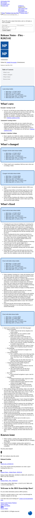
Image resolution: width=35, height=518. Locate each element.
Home (3, 13)
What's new (6, 72)
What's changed (7, 74)
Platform (14, 502)
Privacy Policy (4, 508)
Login (5, 502)
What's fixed (6, 77)
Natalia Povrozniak (11, 62)
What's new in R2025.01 (7, 464)
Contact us (21, 5)
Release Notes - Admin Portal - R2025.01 (11, 472)
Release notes (23, 13)
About (2, 504)
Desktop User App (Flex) (12, 13)
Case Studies (7, 505)
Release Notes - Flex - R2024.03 (9, 480)
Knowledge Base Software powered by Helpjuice (17, 516)
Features (10, 502)
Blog (2, 505)
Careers (6, 504)
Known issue (6, 79)
